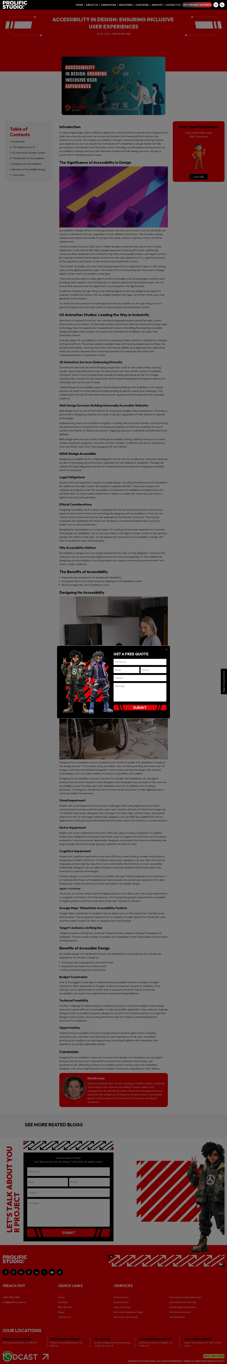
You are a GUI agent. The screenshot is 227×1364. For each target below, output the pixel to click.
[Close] (166, 649)
